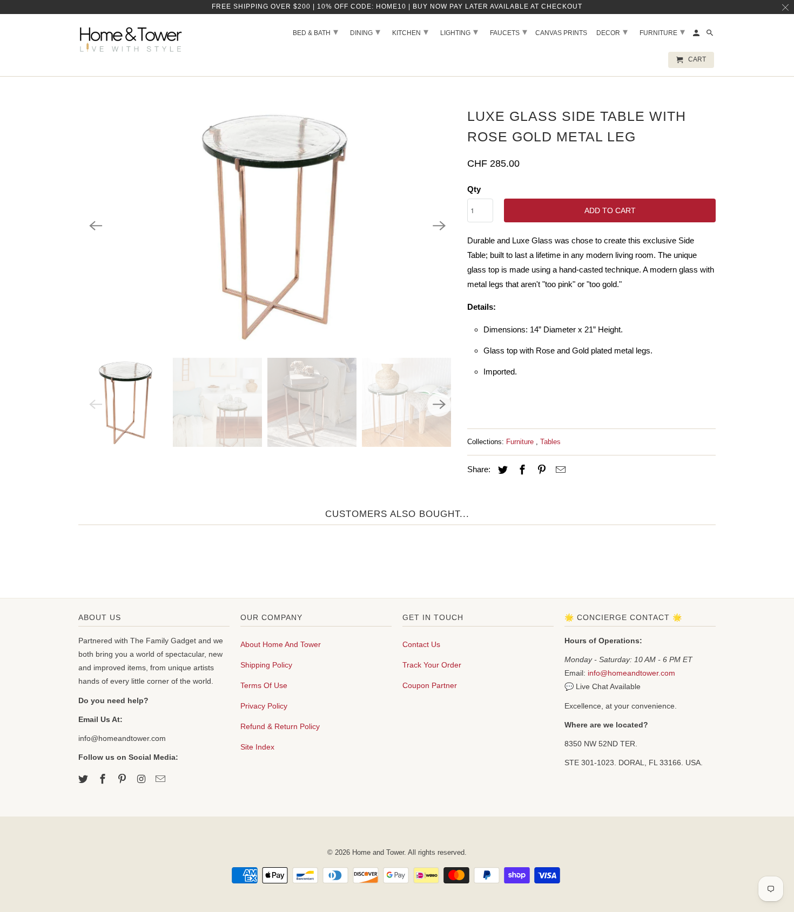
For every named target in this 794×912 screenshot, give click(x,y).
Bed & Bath (315, 31)
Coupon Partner (429, 685)
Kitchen (410, 31)
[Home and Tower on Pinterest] (123, 779)
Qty (474, 189)
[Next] (439, 225)
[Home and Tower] (132, 37)
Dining (365, 31)
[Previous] (95, 225)
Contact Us (421, 644)
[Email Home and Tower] (161, 779)
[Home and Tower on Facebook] (104, 779)
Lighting (459, 31)
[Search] (710, 35)
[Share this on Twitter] (501, 470)
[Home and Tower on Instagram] (142, 779)
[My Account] (697, 35)
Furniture (521, 442)
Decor (612, 31)
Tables (550, 442)
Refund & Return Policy (280, 726)
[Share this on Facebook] (520, 470)
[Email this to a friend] (559, 470)
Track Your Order (431, 665)
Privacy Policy (263, 706)
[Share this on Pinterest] (540, 470)
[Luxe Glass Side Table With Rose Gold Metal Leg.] (267, 225)
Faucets (508, 31)
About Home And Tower (280, 644)
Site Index (257, 747)
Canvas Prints (561, 33)
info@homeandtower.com (631, 673)
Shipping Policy (266, 665)
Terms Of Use (263, 685)
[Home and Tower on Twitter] (84, 779)
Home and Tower (378, 852)
